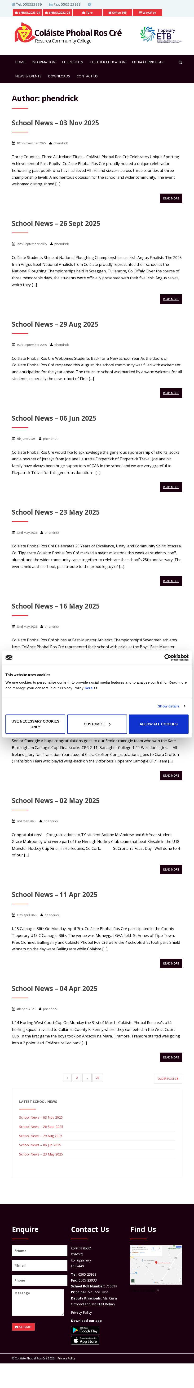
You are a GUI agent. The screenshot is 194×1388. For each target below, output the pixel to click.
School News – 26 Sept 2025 (56, 223)
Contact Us (87, 76)
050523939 (32, 4)
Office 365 (119, 13)
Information (43, 62)
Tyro (89, 13)
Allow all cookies (159, 724)
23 (97, 1078)
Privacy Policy (81, 1312)
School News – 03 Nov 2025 (55, 122)
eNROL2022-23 (59, 13)
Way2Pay (149, 13)
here (89, 688)
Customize (94, 724)
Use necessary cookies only (35, 724)
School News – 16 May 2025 (56, 605)
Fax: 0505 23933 (67, 4)
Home (20, 62)
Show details (168, 706)
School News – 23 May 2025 (56, 512)
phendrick (60, 143)
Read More (171, 198)
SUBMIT (25, 1327)
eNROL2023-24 (29, 13)
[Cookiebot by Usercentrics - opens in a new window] (168, 657)
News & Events (28, 76)
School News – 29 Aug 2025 (55, 324)
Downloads (59, 76)
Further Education (107, 62)
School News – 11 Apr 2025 (54, 894)
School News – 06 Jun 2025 (54, 418)
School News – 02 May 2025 (56, 800)
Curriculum (73, 62)
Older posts (167, 1079)
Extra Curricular (147, 62)
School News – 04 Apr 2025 (54, 988)
